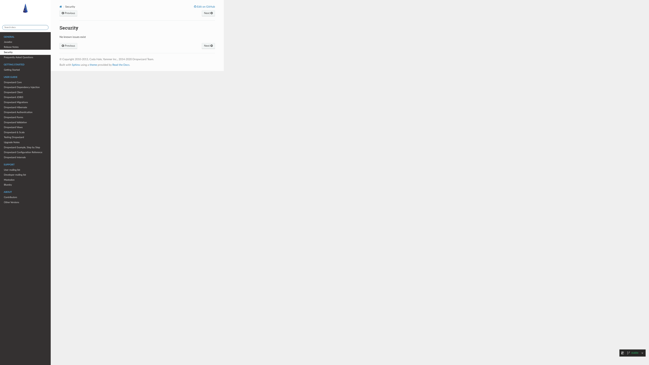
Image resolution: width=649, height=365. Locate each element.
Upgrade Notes (12, 142)
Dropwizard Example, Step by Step (22, 147)
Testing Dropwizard (14, 137)
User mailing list (12, 170)
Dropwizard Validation (15, 122)
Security (8, 52)
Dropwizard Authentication (18, 112)
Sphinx (76, 65)
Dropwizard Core (13, 82)
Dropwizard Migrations (16, 102)
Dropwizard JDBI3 (13, 97)
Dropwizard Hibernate (15, 107)
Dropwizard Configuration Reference (23, 152)
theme (93, 65)
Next (207, 13)
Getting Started (12, 70)
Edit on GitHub (205, 6)
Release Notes (11, 47)
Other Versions (11, 202)
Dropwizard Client (13, 92)
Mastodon (9, 180)
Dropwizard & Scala (14, 132)
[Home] (60, 6)
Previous (69, 13)
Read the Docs (120, 65)
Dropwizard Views (13, 127)
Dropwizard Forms (13, 117)
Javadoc (8, 42)
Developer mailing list (15, 175)
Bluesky (8, 185)
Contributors (10, 197)
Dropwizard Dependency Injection (22, 87)
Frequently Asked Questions (18, 57)
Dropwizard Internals (15, 157)
